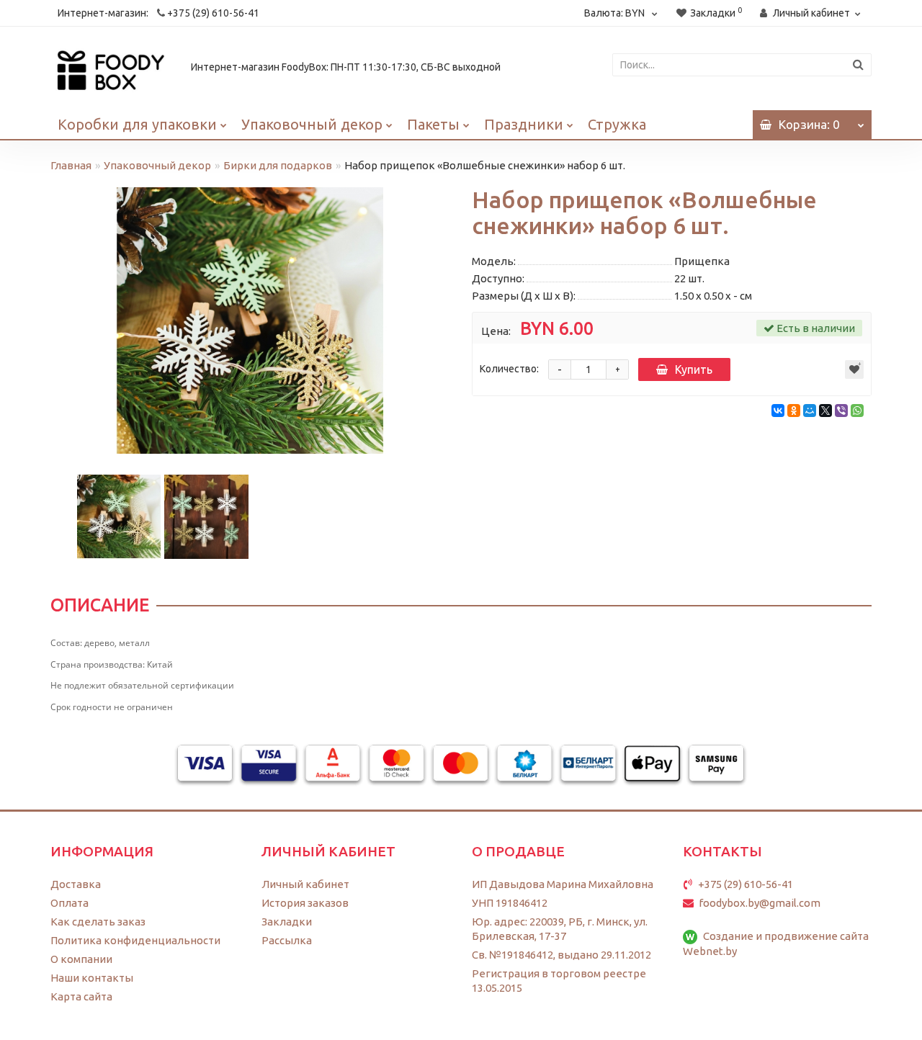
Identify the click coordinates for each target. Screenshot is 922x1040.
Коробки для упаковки (137, 124)
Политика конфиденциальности (135, 940)
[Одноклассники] (793, 410)
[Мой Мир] (809, 410)
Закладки (286, 921)
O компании (81, 959)
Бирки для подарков (277, 165)
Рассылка (286, 940)
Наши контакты (91, 978)
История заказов (305, 903)
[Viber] (841, 410)
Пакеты (433, 124)
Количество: (509, 369)
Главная (70, 165)
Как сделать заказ (98, 921)
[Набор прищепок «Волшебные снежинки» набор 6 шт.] (250, 320)
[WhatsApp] (857, 410)
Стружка (617, 124)
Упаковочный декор (311, 124)
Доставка (75, 884)
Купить (693, 369)
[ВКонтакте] (777, 410)
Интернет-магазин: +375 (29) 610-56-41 (158, 13)
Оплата (69, 903)
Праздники (523, 124)
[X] (825, 410)
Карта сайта (81, 996)
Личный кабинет (305, 884)
